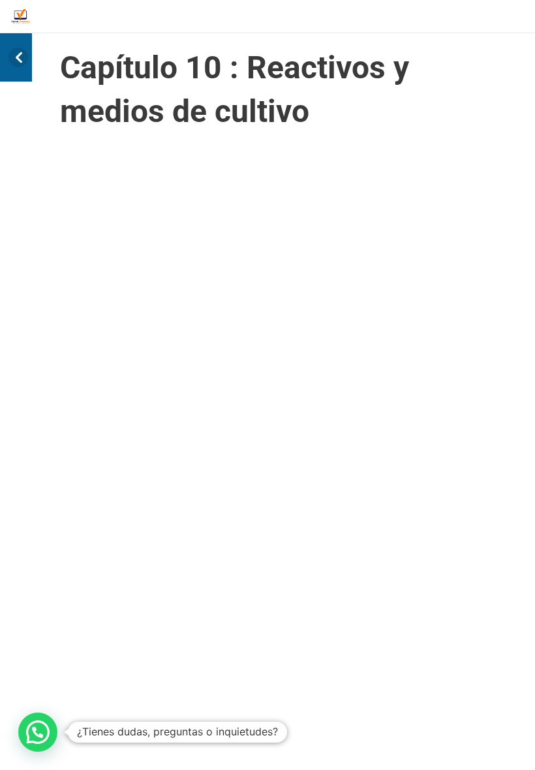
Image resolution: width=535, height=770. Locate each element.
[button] (37, 732)
